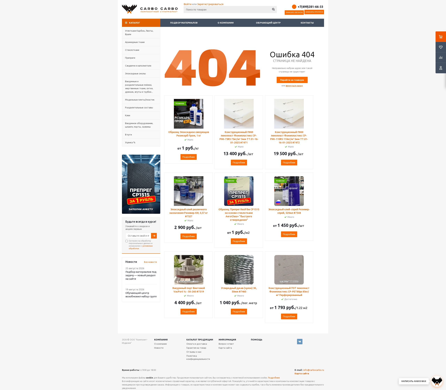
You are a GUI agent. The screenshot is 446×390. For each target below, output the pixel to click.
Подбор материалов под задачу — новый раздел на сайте (140, 275)
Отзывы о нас (193, 352)
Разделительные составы (139, 107)
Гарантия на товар (196, 348)
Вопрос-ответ (226, 344)
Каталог (134, 22)
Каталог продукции (199, 339)
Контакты (307, 22)
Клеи (127, 115)
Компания (161, 339)
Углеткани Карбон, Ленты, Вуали (139, 32)
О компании (226, 22)
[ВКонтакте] (299, 341)
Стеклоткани (132, 50)
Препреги (130, 58)
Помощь (256, 339)
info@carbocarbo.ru (313, 370)
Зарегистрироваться (210, 4)
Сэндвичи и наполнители (138, 65)
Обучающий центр (268, 22)
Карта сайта (225, 348)
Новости (158, 348)
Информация (227, 339)
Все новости (150, 262)
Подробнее (188, 157)
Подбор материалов (184, 22)
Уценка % (130, 142)
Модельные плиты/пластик (140, 99)
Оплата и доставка (196, 344)
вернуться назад (294, 85)
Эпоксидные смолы (135, 73)
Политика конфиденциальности (198, 357)
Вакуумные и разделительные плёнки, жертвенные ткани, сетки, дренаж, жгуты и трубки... (139, 86)
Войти (187, 4)
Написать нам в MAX (413, 381)
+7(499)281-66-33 (310, 6)
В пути (128, 134)
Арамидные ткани (135, 42)
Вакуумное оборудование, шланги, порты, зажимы (139, 125)
